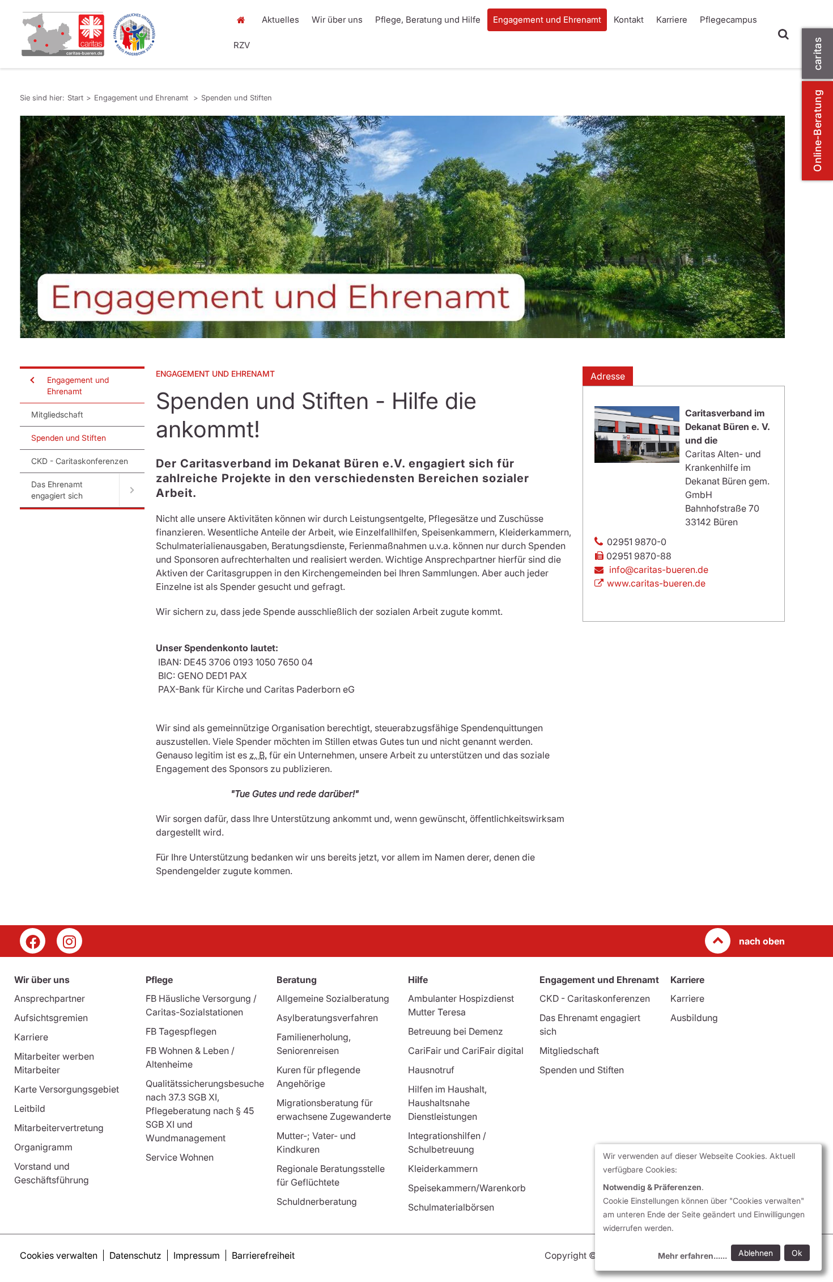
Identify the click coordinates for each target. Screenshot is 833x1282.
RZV (241, 45)
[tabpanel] (402, 227)
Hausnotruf (431, 1070)
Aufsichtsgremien (51, 1017)
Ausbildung (694, 1017)
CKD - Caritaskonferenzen (79, 461)
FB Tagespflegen (181, 1031)
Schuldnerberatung (317, 1201)
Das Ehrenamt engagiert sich (57, 489)
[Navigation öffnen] (31, 380)
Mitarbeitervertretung (59, 1127)
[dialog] (708, 1207)
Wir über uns (337, 19)
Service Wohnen (180, 1157)
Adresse (607, 376)
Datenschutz (135, 1255)
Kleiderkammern (443, 1168)
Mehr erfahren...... (692, 1255)
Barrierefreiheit (263, 1255)
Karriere (671, 19)
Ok (797, 1253)
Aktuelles (280, 19)
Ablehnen (755, 1253)
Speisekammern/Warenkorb (467, 1188)
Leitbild (29, 1108)
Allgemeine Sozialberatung (333, 998)
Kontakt (629, 19)
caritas (817, 53)
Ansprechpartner (49, 998)
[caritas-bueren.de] (116, 34)
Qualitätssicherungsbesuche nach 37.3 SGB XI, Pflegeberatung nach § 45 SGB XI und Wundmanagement (205, 1111)
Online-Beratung (817, 131)
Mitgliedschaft (57, 414)
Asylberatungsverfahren (327, 1017)
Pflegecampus (728, 19)
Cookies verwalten (58, 1255)
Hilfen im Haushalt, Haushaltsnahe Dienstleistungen (447, 1102)
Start (242, 20)
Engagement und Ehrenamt (547, 19)
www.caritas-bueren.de (656, 583)
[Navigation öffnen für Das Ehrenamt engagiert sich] (131, 490)
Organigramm (43, 1147)
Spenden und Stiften (236, 97)
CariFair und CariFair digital (466, 1050)
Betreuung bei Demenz (455, 1031)
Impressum (196, 1255)
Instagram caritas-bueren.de (69, 941)
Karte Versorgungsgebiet (66, 1089)
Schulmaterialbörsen (451, 1207)
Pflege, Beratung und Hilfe (428, 19)
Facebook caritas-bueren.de (32, 941)
